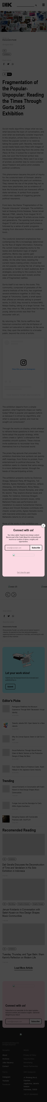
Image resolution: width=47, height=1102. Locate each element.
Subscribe (36, 547)
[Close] (43, 526)
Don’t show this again (23, 572)
